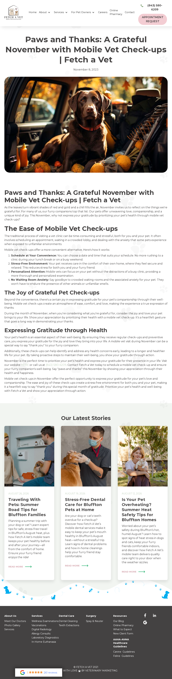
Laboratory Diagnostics (45, 637)
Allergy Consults (41, 633)
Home (33, 12)
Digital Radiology (42, 629)
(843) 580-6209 (56, 365)
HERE (25, 365)
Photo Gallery (12, 625)
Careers (102, 12)
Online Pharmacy (116, 12)
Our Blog (118, 621)
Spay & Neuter (94, 621)
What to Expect (122, 629)
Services (9, 629)
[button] (45, 12)
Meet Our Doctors (15, 621)
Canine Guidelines (124, 651)
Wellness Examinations (45, 621)
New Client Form (123, 633)
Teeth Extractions (69, 625)
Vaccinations (39, 625)
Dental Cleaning (68, 621)
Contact (130, 12)
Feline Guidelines (123, 655)
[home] (13, 12)
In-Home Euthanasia (44, 641)
